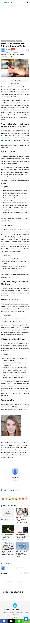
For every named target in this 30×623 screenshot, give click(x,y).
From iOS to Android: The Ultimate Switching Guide (13, 44)
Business (4, 40)
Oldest (21, 573)
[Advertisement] (15, 21)
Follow (15, 480)
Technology (11, 40)
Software (18, 40)
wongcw (8, 49)
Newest (26, 573)
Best (18, 573)
